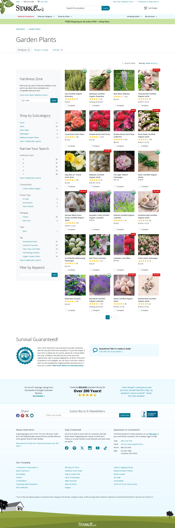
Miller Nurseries (71, 481)
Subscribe (124, 415)
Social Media (118, 481)
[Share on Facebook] (18, 415)
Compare (71, 105)
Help (18, 1)
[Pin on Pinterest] (22, 415)
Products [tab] (24, 49)
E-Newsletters (21, 481)
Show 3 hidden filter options (30, 141)
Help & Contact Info (72, 474)
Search (105, 8)
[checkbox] (38, 159)
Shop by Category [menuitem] (45, 16)
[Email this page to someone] (32, 415)
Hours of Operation (72, 477)
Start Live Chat (126, 441)
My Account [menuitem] (150, 16)
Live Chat (43, 1)
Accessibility (20, 474)
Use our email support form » (132, 444)
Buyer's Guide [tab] (41, 49)
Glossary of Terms (72, 467)
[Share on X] (27, 415)
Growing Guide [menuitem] (133, 16)
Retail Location (119, 474)
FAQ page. (153, 434)
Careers (19, 477)
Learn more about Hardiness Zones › (34, 95)
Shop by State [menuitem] (64, 16)
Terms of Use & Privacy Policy (125, 484)
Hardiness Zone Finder (73, 471)
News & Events (71, 484)
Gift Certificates (22, 487)
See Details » (39, 396)
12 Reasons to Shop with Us (148, 1)
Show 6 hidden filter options (30, 260)
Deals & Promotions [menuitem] (26, 16)
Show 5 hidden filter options (30, 178)
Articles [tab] (57, 49)
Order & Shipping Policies (123, 467)
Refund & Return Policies (123, 471)
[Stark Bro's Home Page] (30, 8)
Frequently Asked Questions (27, 484)
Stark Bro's (20, 29)
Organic (68, 487)
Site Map (117, 477)
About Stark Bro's (23, 471)
